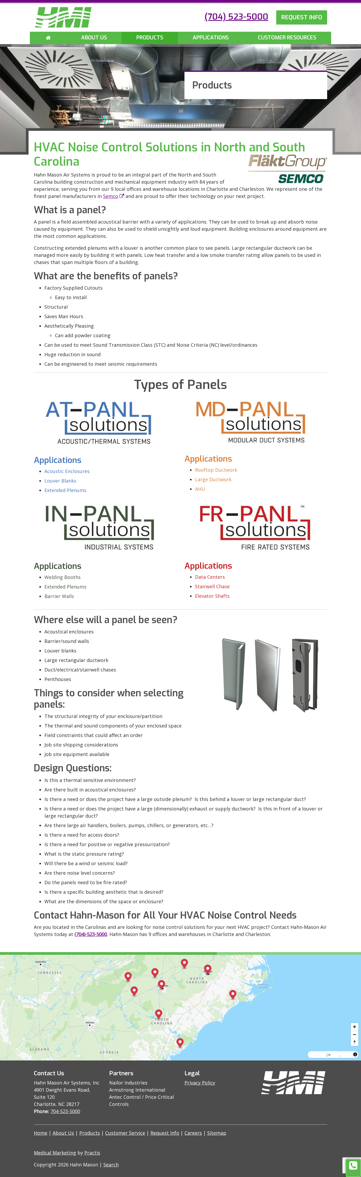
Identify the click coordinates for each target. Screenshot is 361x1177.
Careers (193, 1133)
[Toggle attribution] (355, 1054)
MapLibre (318, 1054)
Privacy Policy (199, 1082)
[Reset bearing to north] (354, 1042)
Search (111, 1164)
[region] (180, 1007)
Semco (110, 196)
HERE (346, 1054)
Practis (92, 1153)
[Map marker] (155, 973)
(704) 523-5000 (236, 16)
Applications (211, 37)
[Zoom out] (354, 1034)
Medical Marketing (55, 1153)
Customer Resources (287, 37)
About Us (94, 37)
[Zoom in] (354, 1027)
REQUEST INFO (301, 17)
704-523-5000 (65, 1111)
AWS (335, 1054)
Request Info (164, 1133)
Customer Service (125, 1133)
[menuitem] (48, 38)
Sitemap (216, 1133)
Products (149, 37)
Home (40, 1133)
